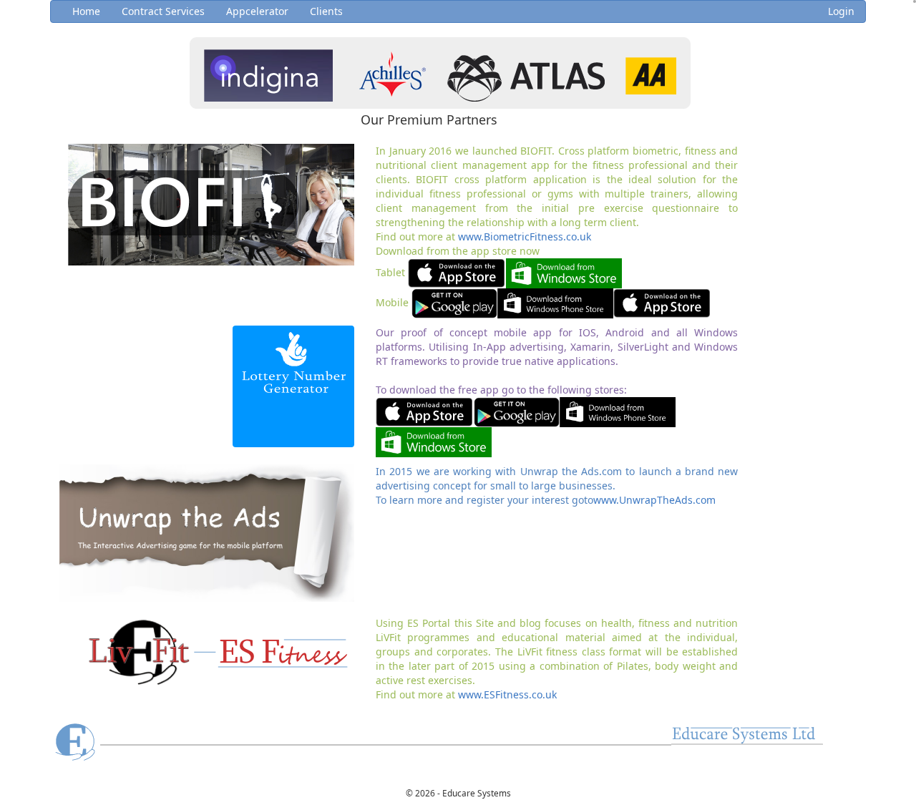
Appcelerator (257, 11)
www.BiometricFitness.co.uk (524, 236)
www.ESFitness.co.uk (507, 694)
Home (86, 11)
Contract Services (163, 11)
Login (841, 11)
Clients (326, 11)
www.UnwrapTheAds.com (654, 500)
